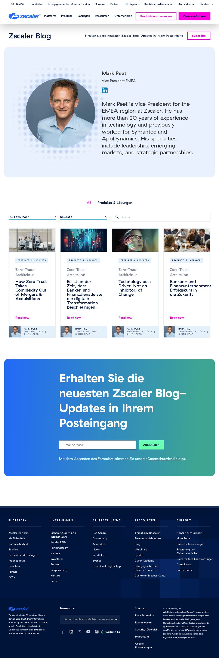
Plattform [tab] (50, 16)
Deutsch (205, 4)
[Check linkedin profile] (105, 90)
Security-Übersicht (146, 629)
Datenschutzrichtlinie (164, 459)
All (89, 202)
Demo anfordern (194, 16)
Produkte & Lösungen (115, 202)
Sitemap (140, 608)
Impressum (142, 636)
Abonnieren (151, 444)
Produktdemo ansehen (156, 16)
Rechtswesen (143, 622)
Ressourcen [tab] (102, 16)
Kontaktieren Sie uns (156, 4)
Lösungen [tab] (84, 16)
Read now (22, 318)
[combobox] (161, 217)
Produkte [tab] (67, 16)
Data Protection (144, 615)
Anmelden (184, 4)
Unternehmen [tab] (123, 16)
